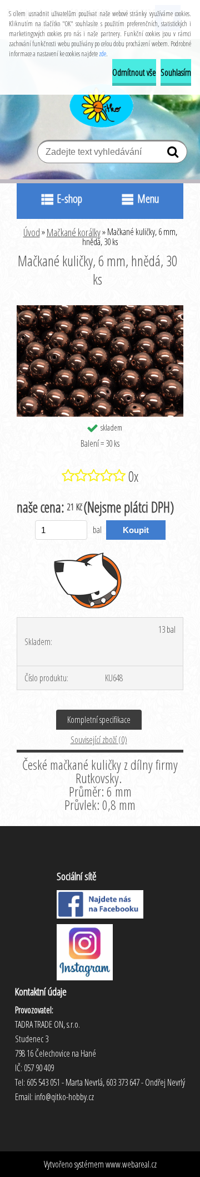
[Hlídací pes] (88, 580)
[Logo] (100, 104)
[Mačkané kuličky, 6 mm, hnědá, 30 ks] (100, 310)
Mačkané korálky (74, 232)
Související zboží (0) (99, 740)
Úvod (31, 232)
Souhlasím (176, 72)
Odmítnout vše (134, 72)
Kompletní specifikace (99, 720)
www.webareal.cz (131, 1164)
